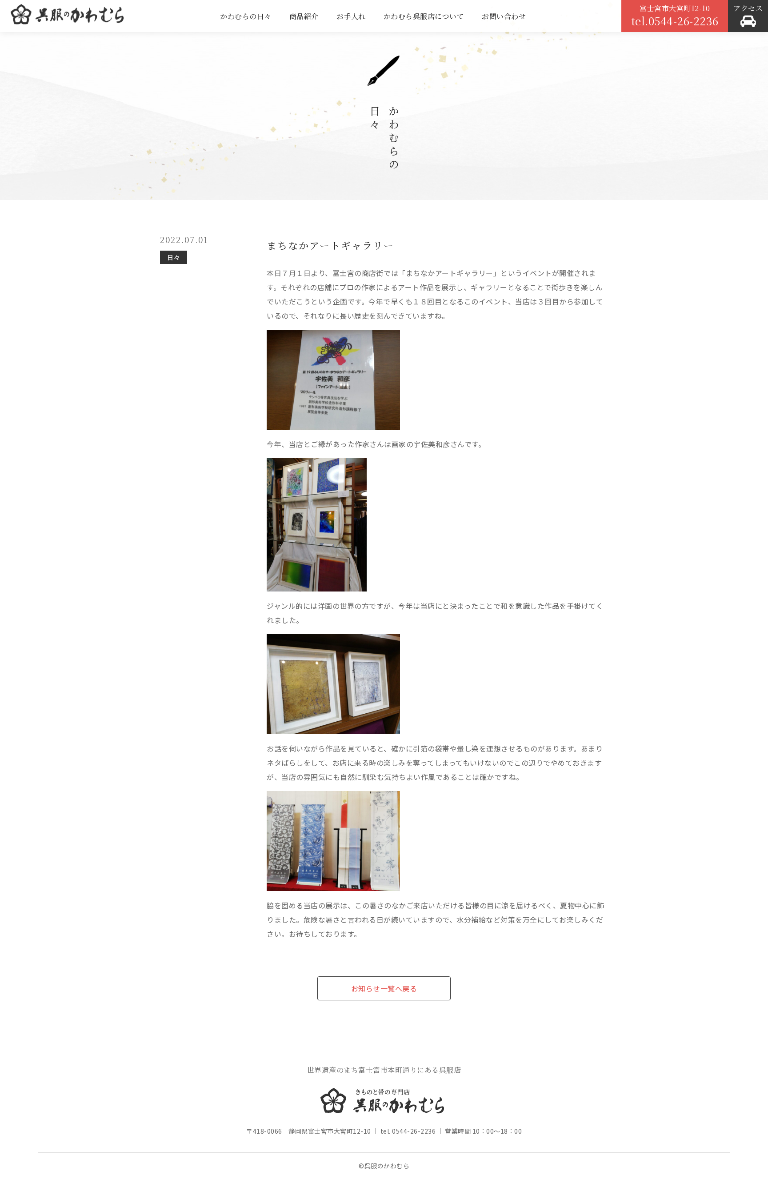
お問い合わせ (504, 16)
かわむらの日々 (246, 16)
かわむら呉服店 (67, 18)
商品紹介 (304, 16)
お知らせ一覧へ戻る (384, 988)
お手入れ (351, 16)
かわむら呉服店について (424, 16)
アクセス (748, 8)
